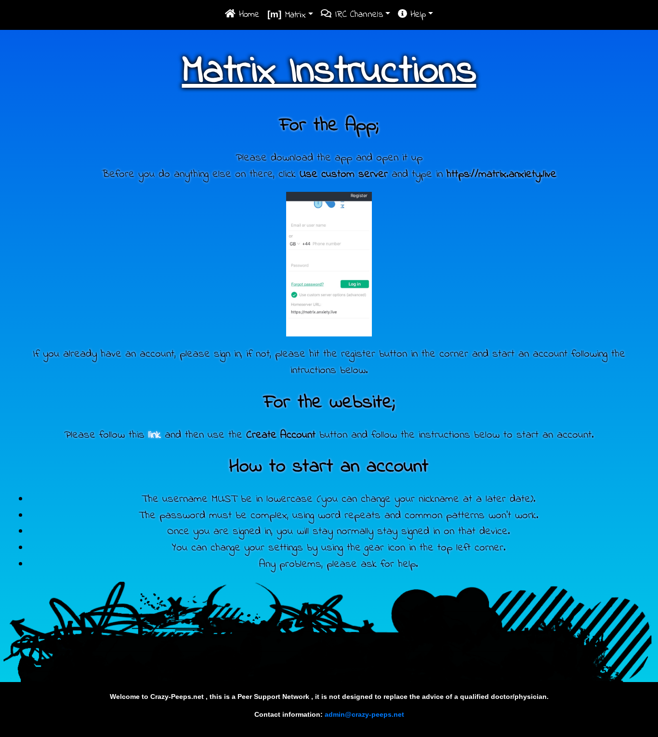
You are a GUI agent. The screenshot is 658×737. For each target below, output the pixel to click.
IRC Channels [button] (357, 14)
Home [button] (248, 14)
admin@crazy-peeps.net (364, 714)
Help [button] (416, 14)
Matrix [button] (286, 15)
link (155, 435)
